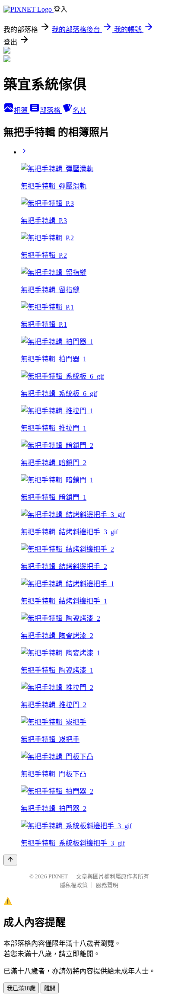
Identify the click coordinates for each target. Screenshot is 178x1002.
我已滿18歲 (21, 988)
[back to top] (10, 860)
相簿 (21, 110)
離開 (49, 988)
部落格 (51, 110)
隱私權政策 (74, 885)
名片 (79, 110)
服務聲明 (107, 885)
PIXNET (58, 876)
